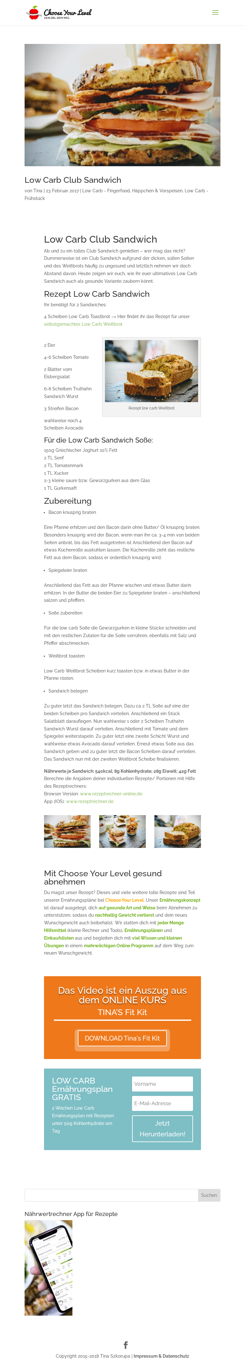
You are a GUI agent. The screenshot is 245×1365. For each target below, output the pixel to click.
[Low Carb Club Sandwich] (122, 847)
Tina (37, 190)
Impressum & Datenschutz (161, 1356)
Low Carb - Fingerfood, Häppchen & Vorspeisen (132, 190)
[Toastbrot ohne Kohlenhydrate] (177, 847)
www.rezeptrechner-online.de (111, 793)
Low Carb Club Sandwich (73, 180)
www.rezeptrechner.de (90, 801)
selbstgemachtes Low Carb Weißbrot (83, 324)
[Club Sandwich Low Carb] (67, 847)
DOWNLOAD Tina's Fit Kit (122, 1038)
